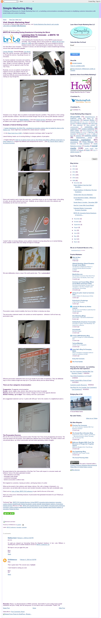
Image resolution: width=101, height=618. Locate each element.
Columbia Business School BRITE (29, 502)
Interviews (81, 134)
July (75, 230)
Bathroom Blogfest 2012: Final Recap (82, 447)
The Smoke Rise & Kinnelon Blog (82, 433)
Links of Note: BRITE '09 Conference (22, 491)
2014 (74, 166)
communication (74, 127)
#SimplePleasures (90, 116)
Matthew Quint (12, 538)
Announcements (75, 120)
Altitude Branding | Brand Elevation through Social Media (83, 264)
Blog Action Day (75, 121)
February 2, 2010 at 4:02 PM (25, 538)
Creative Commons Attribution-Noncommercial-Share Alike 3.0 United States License (83, 466)
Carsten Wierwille (8, 51)
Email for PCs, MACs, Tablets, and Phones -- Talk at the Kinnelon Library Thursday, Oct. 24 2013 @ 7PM (83, 436)
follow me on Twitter (91, 418)
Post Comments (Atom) (18, 611)
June (75, 233)
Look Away (75, 259)
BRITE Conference (11, 527)
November (77, 219)
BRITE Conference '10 (43, 544)
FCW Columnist (87, 130)
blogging (93, 121)
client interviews (78, 125)
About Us (90, 118)
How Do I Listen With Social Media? (84, 205)
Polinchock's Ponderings (80, 300)
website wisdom (74, 152)
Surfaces (81, 150)
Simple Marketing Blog (17, 8)
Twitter (94, 150)
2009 (74, 180)
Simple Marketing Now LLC (76, 250)
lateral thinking (46, 504)
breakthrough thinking (19, 504)
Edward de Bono (40, 119)
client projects (91, 125)
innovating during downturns (47, 502)
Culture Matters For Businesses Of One (82, 296)
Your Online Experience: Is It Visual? (80, 376)
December (77, 183)
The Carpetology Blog (79, 451)
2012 (74, 172)
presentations (74, 142)
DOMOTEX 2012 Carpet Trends (80, 453)
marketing (24, 527)
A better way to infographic (79, 345)
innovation (58, 502)
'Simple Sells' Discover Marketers (83, 194)
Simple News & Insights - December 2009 (85, 202)
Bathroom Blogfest (88, 120)
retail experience (84, 143)
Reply (9, 554)
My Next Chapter (76, 331)
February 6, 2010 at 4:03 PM (28, 559)
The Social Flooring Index (80, 457)
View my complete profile (77, 66)
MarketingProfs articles (84, 137)
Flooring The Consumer (79, 425)
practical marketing (80, 140)
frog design (27, 51)
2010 (74, 177)
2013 (74, 169)
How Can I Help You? (15, 19)
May (75, 236)
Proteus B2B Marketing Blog (81, 335)
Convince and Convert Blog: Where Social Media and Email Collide (83, 282)
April (75, 239)
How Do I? (91, 132)
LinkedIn (88, 134)
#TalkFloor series (75, 118)
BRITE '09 (16, 502)
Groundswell (76, 329)
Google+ (84, 132)
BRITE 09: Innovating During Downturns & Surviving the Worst (26, 32)
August (76, 227)
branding (72, 123)
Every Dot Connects (78, 358)
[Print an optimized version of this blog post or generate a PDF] (9, 514)
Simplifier (87, 146)
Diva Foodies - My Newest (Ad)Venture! (82, 317)
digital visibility (74, 130)
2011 (74, 175)
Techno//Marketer (77, 343)
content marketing (87, 129)
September (77, 224)
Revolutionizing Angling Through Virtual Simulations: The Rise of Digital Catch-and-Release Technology (83, 287)
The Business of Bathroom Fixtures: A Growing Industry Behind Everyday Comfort (82, 268)
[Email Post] (22, 524)
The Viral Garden (77, 361)
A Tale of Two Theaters (78, 302)
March (76, 242)
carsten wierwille (37, 504)
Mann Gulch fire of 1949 (15, 133)
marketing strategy (90, 135)
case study (94, 123)
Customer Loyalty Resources (78, 385)
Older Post (62, 608)
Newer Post (6, 608)
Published (73, 143)
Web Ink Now (76, 257)
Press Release (88, 142)
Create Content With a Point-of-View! (80, 380)
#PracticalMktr (75, 117)
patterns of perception (57, 504)
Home (4, 19)
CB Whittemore (12, 559)
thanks (88, 150)
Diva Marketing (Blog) (79, 316)
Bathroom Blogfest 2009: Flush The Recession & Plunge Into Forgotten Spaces (83, 444)
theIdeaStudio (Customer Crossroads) (83, 322)
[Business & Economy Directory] (75, 470)
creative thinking (7, 504)
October (76, 221)
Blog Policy (85, 121)
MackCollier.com (77, 274)
